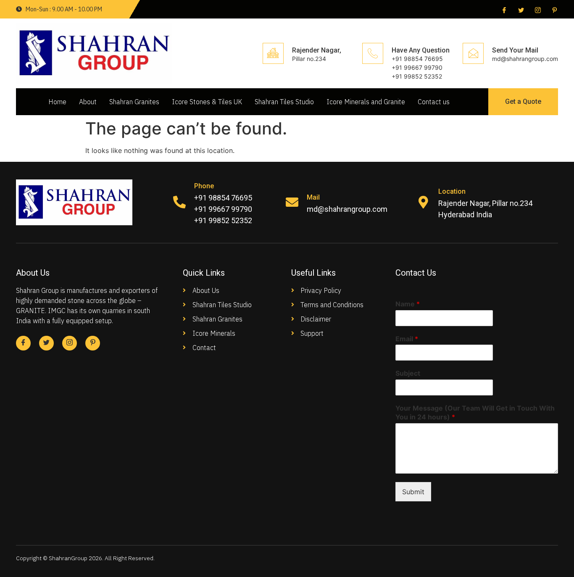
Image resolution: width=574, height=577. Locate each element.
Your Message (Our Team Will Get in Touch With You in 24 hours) (475, 412)
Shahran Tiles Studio (284, 101)
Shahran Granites (134, 101)
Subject (407, 373)
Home (57, 101)
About (88, 101)
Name (407, 304)
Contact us (434, 101)
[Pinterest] (554, 9)
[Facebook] (503, 9)
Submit (413, 491)
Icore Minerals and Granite (365, 101)
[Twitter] (520, 9)
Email (406, 339)
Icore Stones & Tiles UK (207, 101)
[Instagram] (537, 9)
